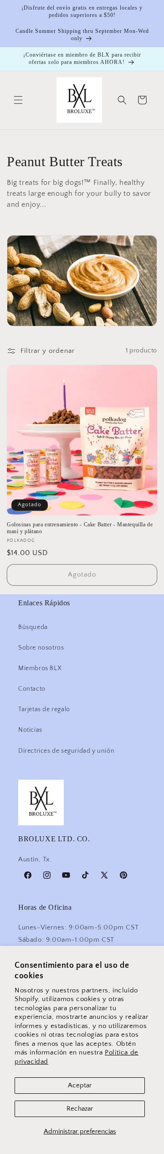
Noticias (30, 730)
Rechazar (80, 1108)
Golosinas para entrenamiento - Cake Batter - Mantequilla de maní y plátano (80, 528)
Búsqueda (33, 627)
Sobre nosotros (41, 647)
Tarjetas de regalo (44, 709)
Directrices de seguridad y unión (66, 751)
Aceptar (80, 1085)
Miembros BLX (40, 668)
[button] (18, 100)
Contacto (32, 688)
